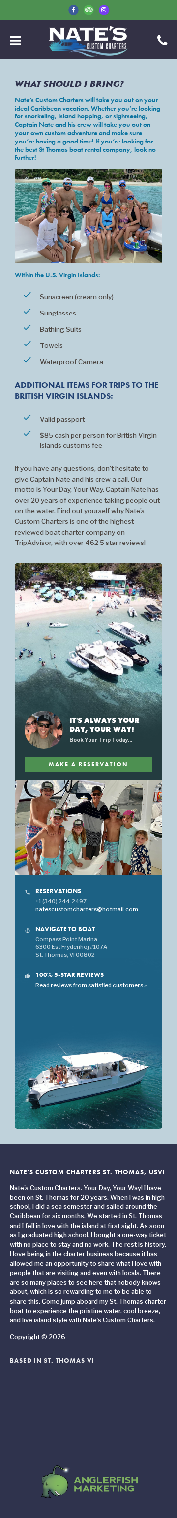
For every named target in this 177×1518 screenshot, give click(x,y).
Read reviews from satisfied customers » (91, 985)
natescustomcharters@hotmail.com (86, 909)
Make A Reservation (88, 764)
